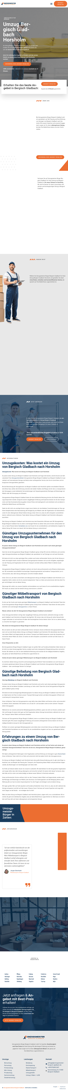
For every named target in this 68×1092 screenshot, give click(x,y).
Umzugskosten (6, 471)
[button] (51, 3)
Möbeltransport (32, 602)
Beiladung (11, 680)
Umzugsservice (23, 607)
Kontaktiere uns (23, 526)
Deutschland (61, 754)
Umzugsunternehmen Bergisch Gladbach (13, 1088)
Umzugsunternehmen (18, 478)
